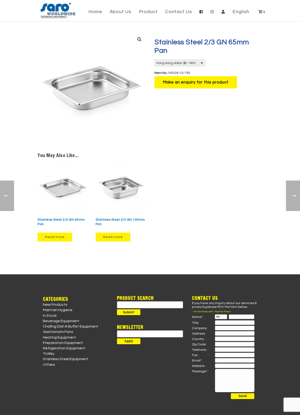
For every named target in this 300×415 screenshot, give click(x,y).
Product (148, 11)
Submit (128, 312)
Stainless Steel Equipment (65, 359)
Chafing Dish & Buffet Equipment (70, 326)
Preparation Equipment (63, 343)
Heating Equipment (59, 337)
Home (95, 11)
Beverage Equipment (61, 321)
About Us (120, 11)
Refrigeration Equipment (64, 348)
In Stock (50, 315)
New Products (55, 304)
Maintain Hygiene (57, 310)
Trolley (48, 353)
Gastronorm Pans (58, 332)
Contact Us (178, 11)
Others (49, 364)
